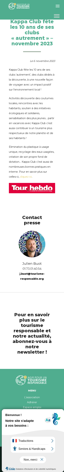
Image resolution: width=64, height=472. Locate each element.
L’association (32, 397)
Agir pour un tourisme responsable (19, 6)
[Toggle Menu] (57, 16)
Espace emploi (32, 407)
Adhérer (32, 402)
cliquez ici (26, 176)
